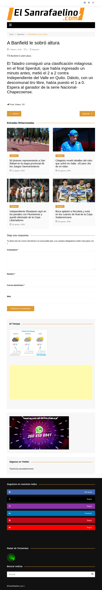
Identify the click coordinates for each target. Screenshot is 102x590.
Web (9, 296)
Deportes (35, 49)
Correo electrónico (16, 285)
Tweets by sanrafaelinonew (21, 469)
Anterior (15, 114)
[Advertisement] (51, 382)
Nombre (11, 274)
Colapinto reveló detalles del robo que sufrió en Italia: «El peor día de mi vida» (73, 163)
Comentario (12, 250)
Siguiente (86, 114)
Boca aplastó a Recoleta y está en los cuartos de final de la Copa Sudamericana (73, 214)
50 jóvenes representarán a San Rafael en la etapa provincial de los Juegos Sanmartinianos (27, 163)
